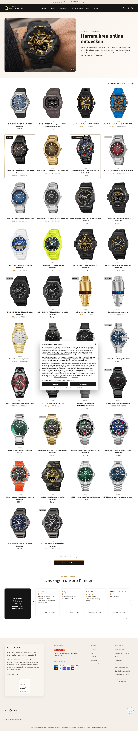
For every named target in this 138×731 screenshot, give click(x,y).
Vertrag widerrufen (121, 681)
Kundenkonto (95, 664)
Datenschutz (119, 664)
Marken (95, 8)
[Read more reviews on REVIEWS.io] (17, 608)
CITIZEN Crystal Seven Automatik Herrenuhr (85, 497)
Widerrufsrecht (120, 650)
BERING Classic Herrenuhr (85, 403)
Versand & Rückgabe (122, 653)
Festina (85, 168)
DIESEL (118, 356)
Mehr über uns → (12, 674)
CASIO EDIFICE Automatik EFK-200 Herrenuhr (52, 170)
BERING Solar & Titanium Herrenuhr (118, 403)
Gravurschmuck (77, 8)
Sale (87, 8)
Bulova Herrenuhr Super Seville (19, 359)
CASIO (19, 121)
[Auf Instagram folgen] (10, 710)
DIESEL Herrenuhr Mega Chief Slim (118, 359)
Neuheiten (43, 8)
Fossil (85, 121)
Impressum (119, 660)
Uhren (53, 8)
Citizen (52, 448)
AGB (116, 657)
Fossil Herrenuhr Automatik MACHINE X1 (85, 124)
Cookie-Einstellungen (122, 674)
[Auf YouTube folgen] (15, 710)
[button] (85, 406)
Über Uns (94, 660)
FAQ (92, 653)
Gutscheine (94, 650)
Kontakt (93, 657)
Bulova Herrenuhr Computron (85, 312)
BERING (85, 401)
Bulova (85, 309)
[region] (82, 602)
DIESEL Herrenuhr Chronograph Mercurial (20, 403)
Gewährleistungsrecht (122, 671)
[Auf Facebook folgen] (6, 710)
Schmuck (63, 8)
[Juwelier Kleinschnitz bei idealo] (130, 710)
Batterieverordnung (121, 667)
